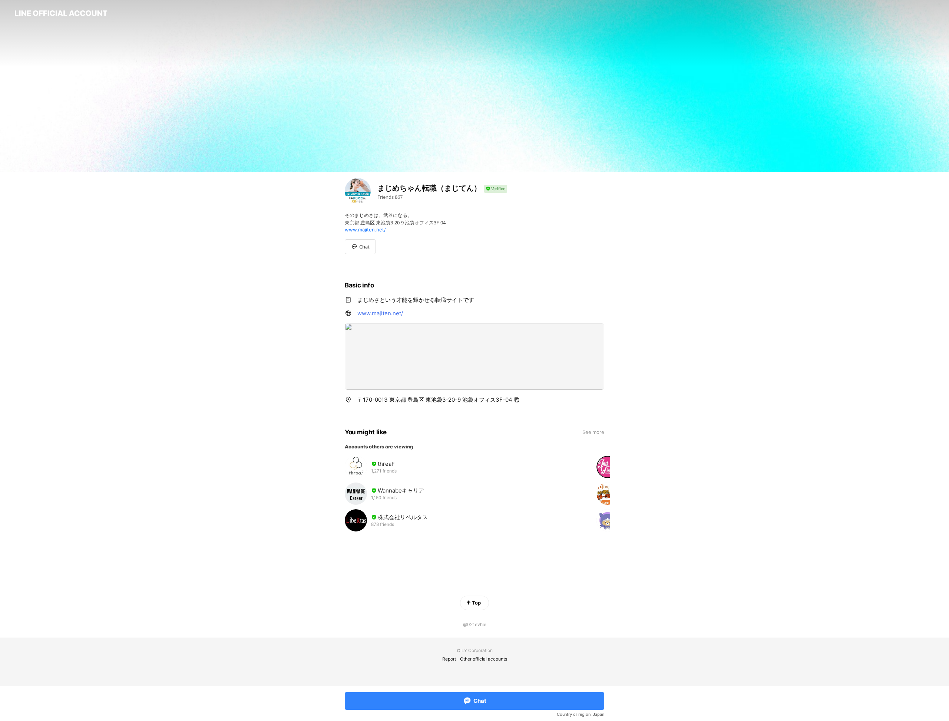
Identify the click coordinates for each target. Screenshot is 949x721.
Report (449, 659)
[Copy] (516, 400)
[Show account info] (495, 189)
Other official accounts (483, 659)
